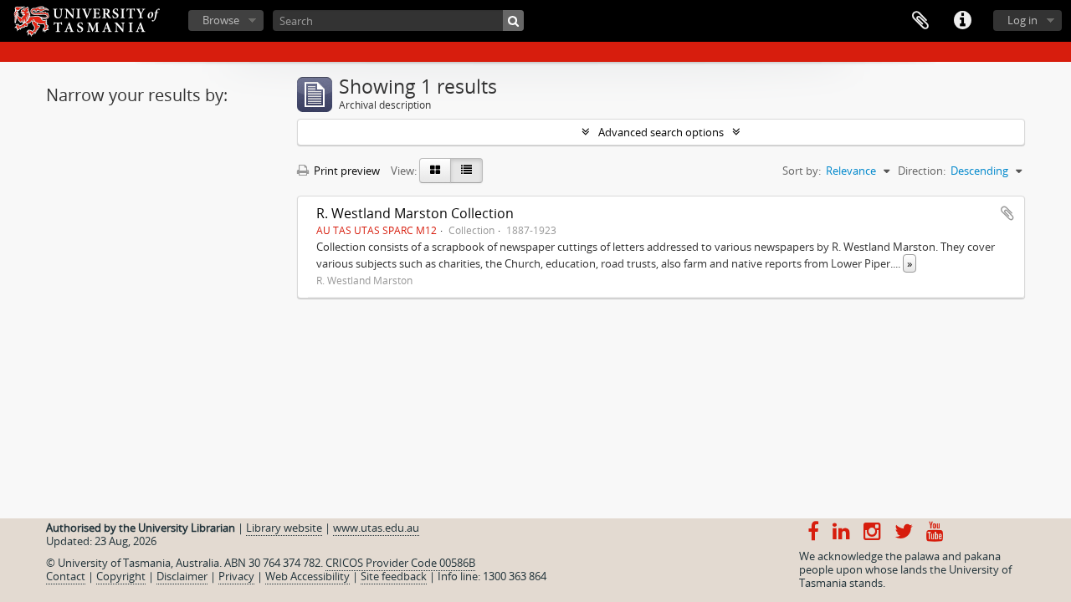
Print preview (345, 170)
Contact (65, 576)
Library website (284, 527)
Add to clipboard (1007, 213)
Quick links (962, 21)
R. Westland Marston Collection (415, 213)
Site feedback (394, 576)
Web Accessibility (307, 576)
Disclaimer (182, 576)
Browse (220, 20)
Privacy (236, 576)
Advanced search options (661, 132)
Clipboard (920, 21)
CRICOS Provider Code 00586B (400, 562)
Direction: (921, 170)
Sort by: (801, 170)
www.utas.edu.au (376, 527)
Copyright (121, 576)
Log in (1022, 20)
